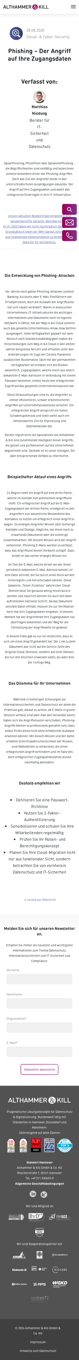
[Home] (26, 6)
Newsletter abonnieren (39, 1069)
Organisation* (17, 1018)
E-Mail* (12, 1042)
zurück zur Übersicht (39, 900)
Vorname (13, 970)
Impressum (38, 1342)
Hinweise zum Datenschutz (38, 1351)
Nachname (14, 994)
